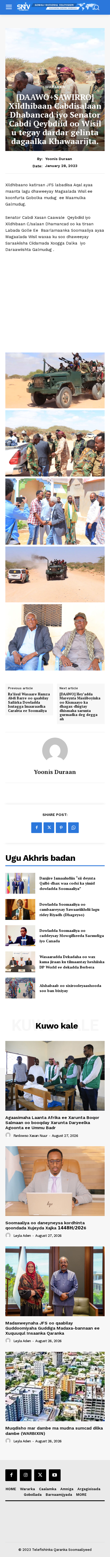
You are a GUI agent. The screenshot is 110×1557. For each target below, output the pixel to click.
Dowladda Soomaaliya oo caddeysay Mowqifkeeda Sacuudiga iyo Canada (72, 935)
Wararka (55, 87)
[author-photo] (8, 1135)
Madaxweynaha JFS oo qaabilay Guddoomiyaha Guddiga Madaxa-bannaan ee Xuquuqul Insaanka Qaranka (52, 1328)
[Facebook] (36, 827)
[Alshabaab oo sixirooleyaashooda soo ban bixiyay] (20, 988)
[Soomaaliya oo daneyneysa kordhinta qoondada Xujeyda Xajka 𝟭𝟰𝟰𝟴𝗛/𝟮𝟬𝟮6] (55, 1181)
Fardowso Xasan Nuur (30, 1136)
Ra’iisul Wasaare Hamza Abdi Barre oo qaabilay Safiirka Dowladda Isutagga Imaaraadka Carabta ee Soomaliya (29, 702)
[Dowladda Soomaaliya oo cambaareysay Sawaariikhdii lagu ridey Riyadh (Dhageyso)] (20, 909)
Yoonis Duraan (58, 159)
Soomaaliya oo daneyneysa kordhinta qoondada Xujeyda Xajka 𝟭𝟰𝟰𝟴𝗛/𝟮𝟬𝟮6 (45, 1225)
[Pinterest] (61, 827)
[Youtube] (55, 1475)
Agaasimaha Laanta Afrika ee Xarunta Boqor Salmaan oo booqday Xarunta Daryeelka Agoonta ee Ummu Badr (52, 1122)
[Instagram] (26, 1475)
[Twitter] (49, 827)
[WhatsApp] (73, 827)
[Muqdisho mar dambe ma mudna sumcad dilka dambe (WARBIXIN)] (55, 1386)
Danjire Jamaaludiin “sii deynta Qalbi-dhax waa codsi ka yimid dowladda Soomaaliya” (67, 883)
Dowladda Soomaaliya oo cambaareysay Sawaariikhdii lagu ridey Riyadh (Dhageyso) (69, 909)
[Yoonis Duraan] (55, 750)
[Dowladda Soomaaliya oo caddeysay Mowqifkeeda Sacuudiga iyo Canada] (20, 935)
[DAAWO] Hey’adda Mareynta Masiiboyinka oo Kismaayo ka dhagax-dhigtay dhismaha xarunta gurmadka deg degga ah (80, 706)
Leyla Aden (22, 1236)
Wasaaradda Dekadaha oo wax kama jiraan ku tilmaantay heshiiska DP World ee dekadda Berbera (72, 962)
